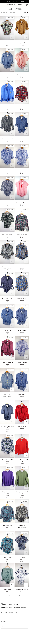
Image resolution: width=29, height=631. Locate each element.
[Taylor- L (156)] (7, 575)
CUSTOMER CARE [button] (6, 626)
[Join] (26, 612)
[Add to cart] (12, 37)
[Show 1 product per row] (25, 13)
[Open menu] (3, 5)
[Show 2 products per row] (27, 13)
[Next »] (19, 595)
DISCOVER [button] (4, 621)
